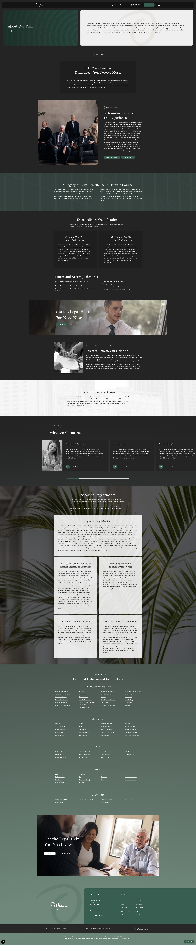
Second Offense (106, 752)
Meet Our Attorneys (112, 157)
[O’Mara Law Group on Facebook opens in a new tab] (90, 915)
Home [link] (9, 31)
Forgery (81, 726)
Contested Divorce (61, 697)
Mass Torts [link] (138, 900)
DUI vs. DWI (59, 752)
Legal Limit (128, 752)
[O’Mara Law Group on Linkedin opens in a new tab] (99, 915)
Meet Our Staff (128, 157)
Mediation (82, 691)
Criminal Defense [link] (125, 911)
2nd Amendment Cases (132, 735)
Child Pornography (61, 726)
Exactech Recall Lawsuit (86, 799)
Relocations (128, 702)
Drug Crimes (59, 732)
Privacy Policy (100, 928)
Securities (104, 777)
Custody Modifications (108, 705)
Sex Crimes (128, 723)
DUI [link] (122, 914)
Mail (80, 777)
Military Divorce (83, 697)
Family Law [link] (124, 907)
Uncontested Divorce (107, 691)
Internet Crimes (83, 729)
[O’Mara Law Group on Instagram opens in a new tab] (102, 915)
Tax (102, 780)
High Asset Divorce (61, 702)
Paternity (127, 705)
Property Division (84, 707)
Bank (56, 774)
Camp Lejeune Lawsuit (62, 799)
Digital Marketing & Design (143, 928)
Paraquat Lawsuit (106, 799)
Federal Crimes (60, 735)
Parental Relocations (85, 700)
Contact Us (149, 5)
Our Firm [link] (14, 31)
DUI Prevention (129, 754)
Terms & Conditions (91, 928)
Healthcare (58, 780)
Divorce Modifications (61, 700)
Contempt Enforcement (62, 694)
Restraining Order (106, 729)
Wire (126, 774)
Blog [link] (137, 911)
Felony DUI (58, 754)
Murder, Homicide (106, 723)
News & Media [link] (139, 907)
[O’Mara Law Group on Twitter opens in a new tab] (93, 915)
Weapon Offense (130, 726)
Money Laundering (84, 780)
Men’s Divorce (83, 694)
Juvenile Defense (84, 732)
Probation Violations (107, 726)
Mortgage (82, 782)
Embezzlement (60, 777)
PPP (102, 774)
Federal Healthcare (131, 777)
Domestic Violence (61, 729)
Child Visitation (105, 702)
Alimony (103, 697)
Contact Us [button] (189, 942)
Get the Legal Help (62, 841)
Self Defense (105, 735)
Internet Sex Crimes (131, 732)
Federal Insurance (130, 780)
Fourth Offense (105, 757)
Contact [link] (138, 914)
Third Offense (105, 754)
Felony (81, 723)
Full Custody (128, 697)
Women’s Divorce (106, 694)
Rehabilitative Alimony (108, 700)
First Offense (83, 757)
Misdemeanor (83, 735)
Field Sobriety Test (84, 754)
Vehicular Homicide (84, 752)
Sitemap (108, 928)
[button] (3, 942)
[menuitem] (90, 915)
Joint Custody (129, 700)
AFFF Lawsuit (129, 799)
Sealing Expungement (108, 732)
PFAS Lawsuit (105, 802)
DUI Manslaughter (61, 757)
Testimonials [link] (139, 904)
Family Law (87, 506)
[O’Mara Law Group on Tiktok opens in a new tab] (105, 915)
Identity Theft (59, 782)
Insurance (82, 774)
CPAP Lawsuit (59, 802)
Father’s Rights (129, 694)
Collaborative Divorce (62, 691)
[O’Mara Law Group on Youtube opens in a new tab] (96, 915)
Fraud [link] (122, 918)
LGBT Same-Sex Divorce (62, 705)
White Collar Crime (130, 729)
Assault (57, 723)
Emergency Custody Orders (133, 691)
